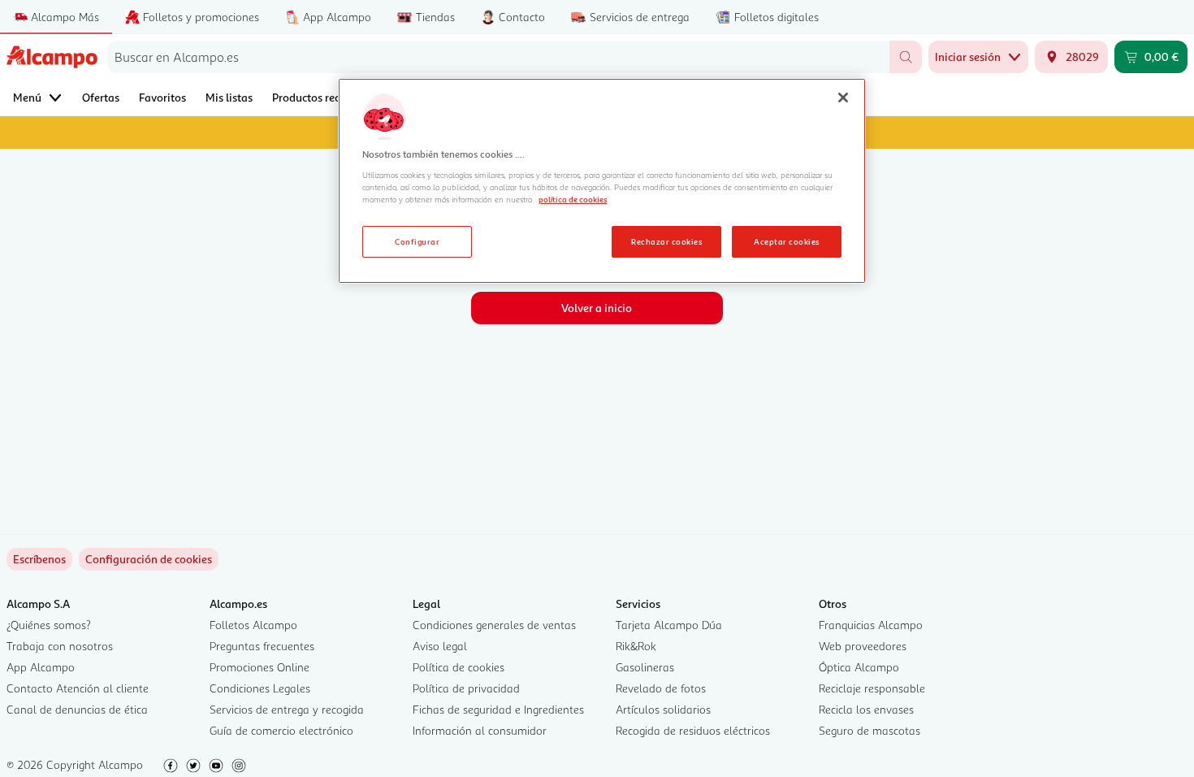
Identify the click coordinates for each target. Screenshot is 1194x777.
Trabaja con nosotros (59, 646)
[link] (148, 559)
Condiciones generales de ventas (494, 625)
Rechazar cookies (666, 241)
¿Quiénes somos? (48, 625)
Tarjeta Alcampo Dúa (669, 625)
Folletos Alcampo (253, 625)
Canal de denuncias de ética (77, 709)
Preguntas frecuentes (262, 646)
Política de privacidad (466, 688)
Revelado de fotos (661, 688)
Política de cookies (458, 667)
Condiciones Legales (260, 688)
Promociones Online (259, 667)
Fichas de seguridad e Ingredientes (498, 709)
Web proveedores (862, 646)
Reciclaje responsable (872, 688)
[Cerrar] (843, 97)
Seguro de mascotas (869, 730)
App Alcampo (40, 667)
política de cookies (573, 199)
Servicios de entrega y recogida (287, 709)
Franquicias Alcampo (871, 625)
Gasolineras (645, 667)
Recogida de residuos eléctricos (693, 730)
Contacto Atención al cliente (77, 688)
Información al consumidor (480, 730)
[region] (602, 181)
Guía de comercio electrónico (281, 730)
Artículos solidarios (663, 709)
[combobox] (498, 57)
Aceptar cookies (786, 241)
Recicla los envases (866, 709)
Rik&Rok (636, 646)
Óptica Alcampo (859, 667)
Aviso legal (440, 646)
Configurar (417, 241)
